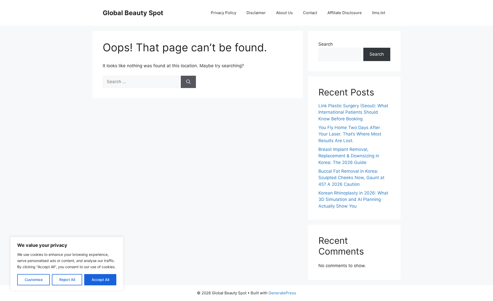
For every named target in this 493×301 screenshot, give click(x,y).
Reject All (67, 279)
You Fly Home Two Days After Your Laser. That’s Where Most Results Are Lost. (349, 134)
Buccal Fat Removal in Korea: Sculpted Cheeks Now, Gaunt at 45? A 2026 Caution (351, 178)
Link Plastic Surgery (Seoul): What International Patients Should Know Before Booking (353, 112)
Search (325, 44)
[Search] (188, 82)
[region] (66, 264)
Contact (310, 12)
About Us (284, 12)
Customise (34, 279)
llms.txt (378, 12)
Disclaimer (256, 12)
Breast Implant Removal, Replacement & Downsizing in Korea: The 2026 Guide (348, 156)
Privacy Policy (223, 12)
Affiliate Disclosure (344, 12)
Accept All (100, 279)
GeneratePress (282, 292)
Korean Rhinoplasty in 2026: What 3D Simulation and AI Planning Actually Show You (353, 199)
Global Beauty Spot (133, 13)
